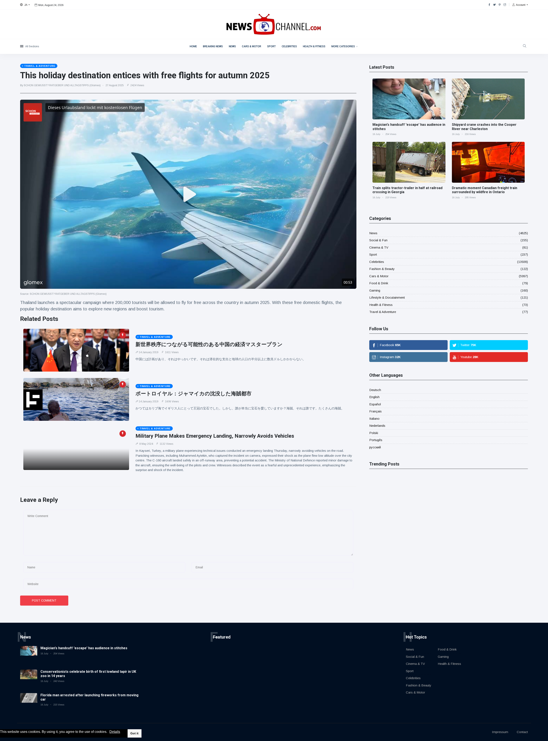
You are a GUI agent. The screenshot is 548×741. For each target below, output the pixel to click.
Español (375, 404)
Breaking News (213, 46)
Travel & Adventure (382, 312)
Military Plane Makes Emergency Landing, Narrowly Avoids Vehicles (215, 436)
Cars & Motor (251, 46)
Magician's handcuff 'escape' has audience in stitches (83, 648)
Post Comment (44, 600)
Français (375, 411)
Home (193, 46)
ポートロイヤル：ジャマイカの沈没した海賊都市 (194, 394)
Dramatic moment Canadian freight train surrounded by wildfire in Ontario (484, 190)
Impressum (500, 732)
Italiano (374, 418)
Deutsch (375, 390)
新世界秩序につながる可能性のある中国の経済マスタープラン (209, 344)
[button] (108, 732)
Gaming (374, 290)
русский (375, 447)
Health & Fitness (314, 46)
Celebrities (289, 46)
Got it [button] (134, 733)
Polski (373, 433)
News (232, 46)
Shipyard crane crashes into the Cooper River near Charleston (484, 127)
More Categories (343, 46)
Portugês (375, 440)
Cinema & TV (378, 247)
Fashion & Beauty (382, 269)
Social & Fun (378, 240)
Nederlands (377, 425)
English (374, 397)
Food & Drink (378, 283)
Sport (271, 46)
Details (114, 732)
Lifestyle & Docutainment (387, 297)
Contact (522, 732)
